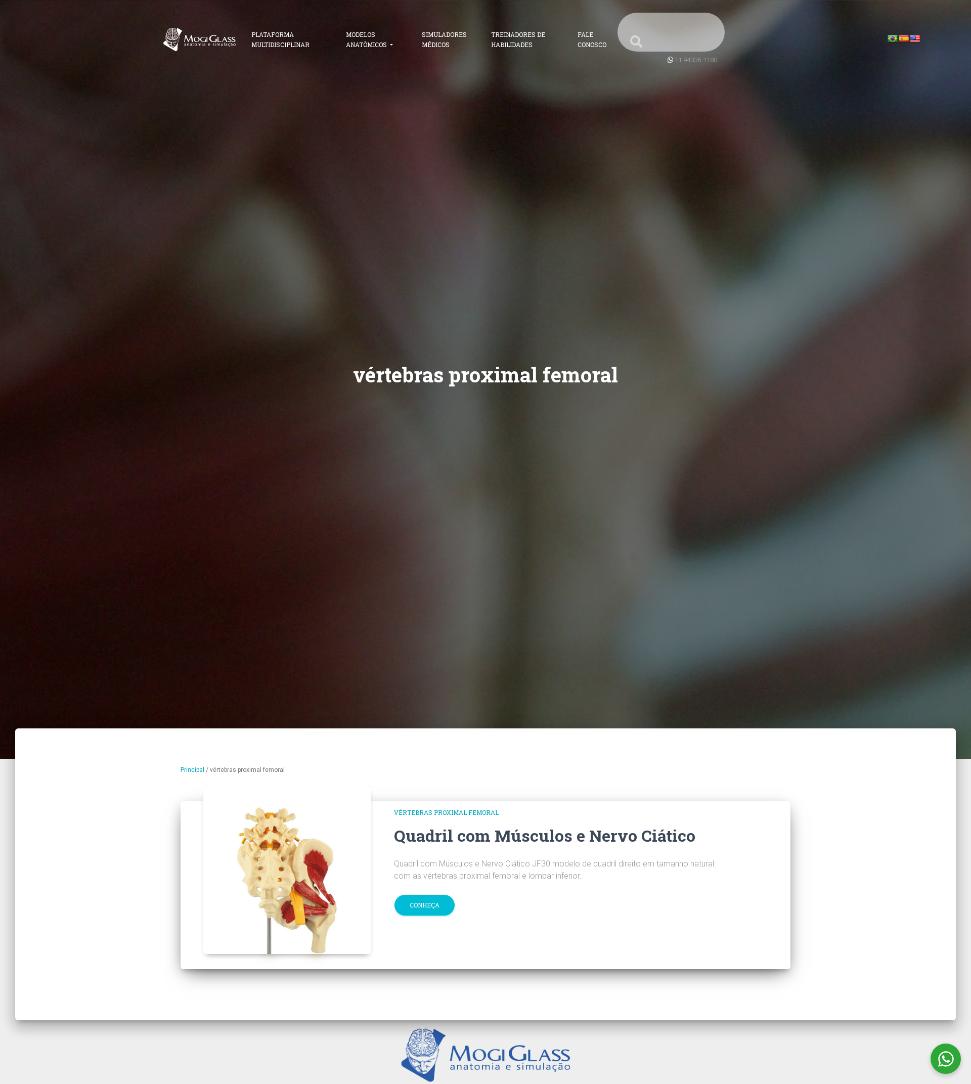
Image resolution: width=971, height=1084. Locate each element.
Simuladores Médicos (444, 39)
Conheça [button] (424, 905)
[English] (915, 38)
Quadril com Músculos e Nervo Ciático (544, 835)
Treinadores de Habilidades (518, 39)
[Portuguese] (893, 38)
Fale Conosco (592, 39)
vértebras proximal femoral (446, 812)
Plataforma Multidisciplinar (280, 39)
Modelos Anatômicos (367, 39)
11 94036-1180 (696, 60)
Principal (192, 769)
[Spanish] (904, 38)
